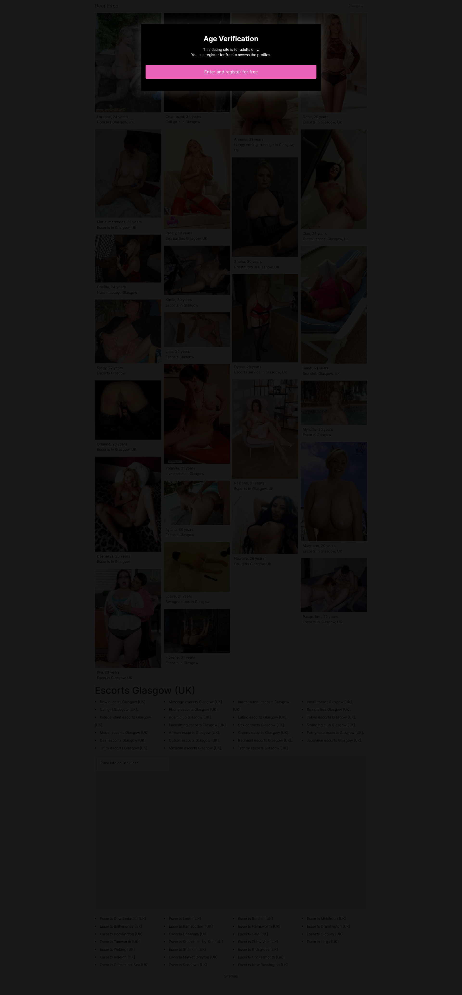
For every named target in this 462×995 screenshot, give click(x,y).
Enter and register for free (231, 71)
